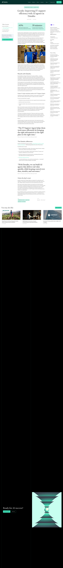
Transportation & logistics (31, 7)
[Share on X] (39, 200)
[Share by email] (43, 200)
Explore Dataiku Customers (7, 39)
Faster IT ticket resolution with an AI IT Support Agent (8, 28)
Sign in (47, 2)
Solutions (33, 2)
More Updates (58, 207)
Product (29, 2)
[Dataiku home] (4, 2)
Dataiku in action (21, 201)
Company (41, 2)
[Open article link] (44, 200)
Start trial (59, 2)
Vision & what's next (5, 31)
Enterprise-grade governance (24, 157)
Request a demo (52, 2)
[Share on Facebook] (41, 200)
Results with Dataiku (5, 26)
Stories (38, 2)
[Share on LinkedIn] (38, 200)
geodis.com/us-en (53, 34)
